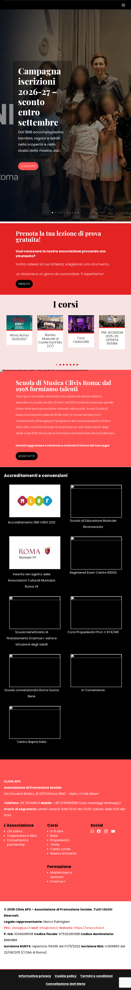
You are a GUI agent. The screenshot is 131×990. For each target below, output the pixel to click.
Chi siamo (14, 831)
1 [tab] (57, 365)
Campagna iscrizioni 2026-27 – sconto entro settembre (39, 96)
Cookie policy (65, 976)
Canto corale (60, 849)
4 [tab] (67, 365)
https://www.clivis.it (89, 928)
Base (54, 836)
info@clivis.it (49, 928)
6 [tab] (74, 365)
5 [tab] (70, 365)
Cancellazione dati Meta (65, 984)
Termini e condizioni (96, 976)
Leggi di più (28, 166)
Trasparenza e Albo (22, 836)
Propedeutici (59, 840)
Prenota (24, 284)
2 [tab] (60, 365)
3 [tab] (63, 365)
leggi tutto (26, 456)
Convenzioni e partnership (17, 842)
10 (78, 212)
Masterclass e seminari (61, 874)
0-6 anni (56, 831)
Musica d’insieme (63, 853)
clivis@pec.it (21, 928)
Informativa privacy (35, 976)
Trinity (55, 844)
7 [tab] (77, 365)
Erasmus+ (58, 881)
